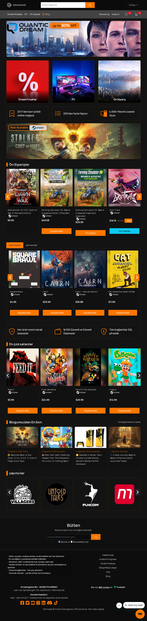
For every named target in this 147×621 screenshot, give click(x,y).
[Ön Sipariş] (119, 81)
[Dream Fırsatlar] (27, 81)
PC (26, 14)
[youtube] (33, 603)
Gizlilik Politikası (107, 563)
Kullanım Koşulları (107, 559)
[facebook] (22, 603)
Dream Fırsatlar (14, 14)
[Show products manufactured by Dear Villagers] (22, 494)
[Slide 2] (79, 52)
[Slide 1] (73, 52)
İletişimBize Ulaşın (108, 567)
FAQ (108, 571)
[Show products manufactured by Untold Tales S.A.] (56, 494)
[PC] (73, 81)
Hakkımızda (108, 554)
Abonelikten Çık (80, 541)
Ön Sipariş (35, 14)
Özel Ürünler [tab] (15, 245)
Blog (108, 576)
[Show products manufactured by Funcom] (90, 494)
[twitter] (27, 603)
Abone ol (66, 541)
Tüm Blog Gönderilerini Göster (129, 422)
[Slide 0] (68, 52)
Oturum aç (104, 14)
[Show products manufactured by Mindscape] (124, 494)
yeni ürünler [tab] (31, 245)
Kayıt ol (115, 14)
